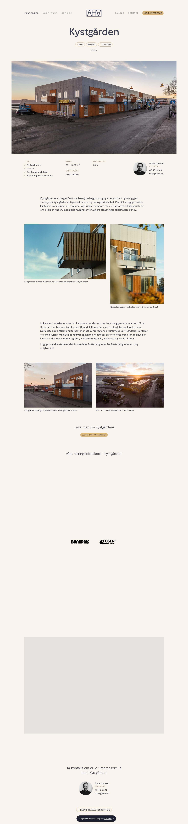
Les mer (108, 818)
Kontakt (133, 13)
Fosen (94, 50)
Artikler (67, 13)
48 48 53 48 (155, 170)
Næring (92, 44)
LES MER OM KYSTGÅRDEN (94, 435)
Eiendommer (31, 13)
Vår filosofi (50, 13)
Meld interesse (153, 13)
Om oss (119, 13)
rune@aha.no (156, 173)
